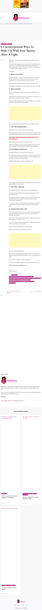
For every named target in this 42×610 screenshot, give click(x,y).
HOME (2, 400)
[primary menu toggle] (1, 17)
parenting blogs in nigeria (29, 281)
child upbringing (18, 279)
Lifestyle (35, 493)
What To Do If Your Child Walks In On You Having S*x (24, 138)
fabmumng (23, 279)
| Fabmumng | (23, 608)
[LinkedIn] (24, 605)
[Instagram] (21, 605)
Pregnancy (13, 585)
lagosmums (28, 279)
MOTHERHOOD (16, 400)
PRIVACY (22, 400)
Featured (30, 493)
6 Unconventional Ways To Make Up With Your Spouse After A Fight (21, 276)
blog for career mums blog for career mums (26, 278)
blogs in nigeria (38, 278)
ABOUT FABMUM (8, 400)
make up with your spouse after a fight (16, 281)
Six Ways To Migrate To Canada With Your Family (30, 497)
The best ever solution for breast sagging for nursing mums (9, 496)
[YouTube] (26, 605)
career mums (11, 279)
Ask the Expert (25, 493)
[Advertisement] (21, 32)
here (25, 265)
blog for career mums (13, 278)
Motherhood (4, 493)
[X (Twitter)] (18, 605)
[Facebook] (15, 605)
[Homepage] (21, 601)
